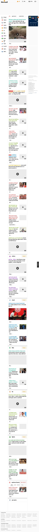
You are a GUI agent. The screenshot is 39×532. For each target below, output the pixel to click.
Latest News (8, 517)
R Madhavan (29, 516)
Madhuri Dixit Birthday (14, 517)
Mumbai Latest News (14, 520)
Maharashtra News (3, 520)
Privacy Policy (35, 80)
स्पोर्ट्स (10, 321)
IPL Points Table (19, 516)
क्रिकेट (10, 162)
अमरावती (15, 484)
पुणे (9, 55)
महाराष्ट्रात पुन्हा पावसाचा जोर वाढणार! (8, 524)
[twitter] (23, 44)
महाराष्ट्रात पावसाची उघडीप (3, 524)
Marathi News (13, 516)
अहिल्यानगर (18, 484)
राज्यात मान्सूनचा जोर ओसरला (19, 524)
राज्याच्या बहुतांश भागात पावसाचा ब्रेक (35, 524)
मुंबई (9, 67)
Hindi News (18, 517)
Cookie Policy (30, 80)
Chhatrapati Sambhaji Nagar (8, 520)
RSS (32, 79)
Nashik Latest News (29, 520)
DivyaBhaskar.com (31, 84)
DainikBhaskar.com (31, 83)
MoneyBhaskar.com (31, 88)
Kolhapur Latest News (35, 520)
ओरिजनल (10, 105)
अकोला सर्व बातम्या (23, 482)
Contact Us (29, 79)
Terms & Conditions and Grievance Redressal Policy (33, 77)
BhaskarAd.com (31, 89)
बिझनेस (10, 456)
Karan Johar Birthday (3, 517)
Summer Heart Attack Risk (8, 516)
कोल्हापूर (22, 484)
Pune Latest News (19, 520)
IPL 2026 (23, 516)
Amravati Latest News (3, 521)
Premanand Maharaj (35, 516)
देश (9, 77)
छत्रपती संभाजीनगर (12, 224)
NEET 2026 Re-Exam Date (3, 516)
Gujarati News (24, 517)
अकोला (12, 484)
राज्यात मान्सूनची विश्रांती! (24, 524)
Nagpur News (24, 520)
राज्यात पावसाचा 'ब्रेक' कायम (29, 524)
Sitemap (35, 75)
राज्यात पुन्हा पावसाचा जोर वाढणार (14, 524)
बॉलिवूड (10, 274)
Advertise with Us (30, 75)
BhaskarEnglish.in (31, 85)
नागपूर (10, 140)
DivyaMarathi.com (14, 530)
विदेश (10, 43)
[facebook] (21, 44)
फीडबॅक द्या (37, 264)
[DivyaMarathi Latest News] (4, 2)
